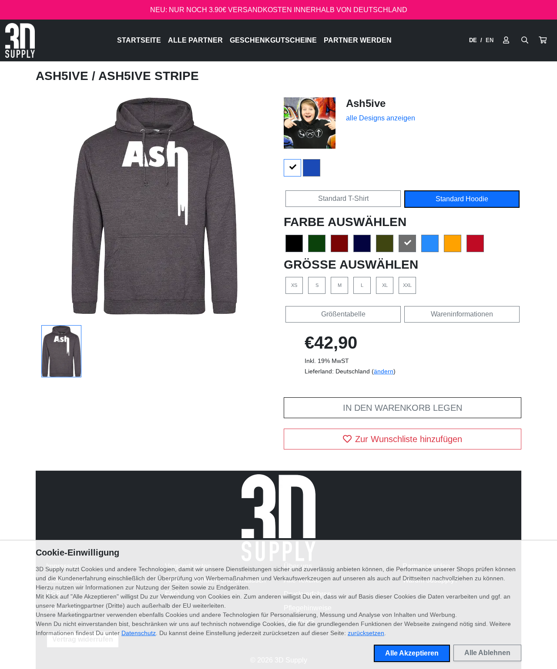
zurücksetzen (366, 632)
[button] (543, 40)
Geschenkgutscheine (273, 40)
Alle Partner (195, 40)
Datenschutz (138, 632)
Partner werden (358, 40)
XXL (407, 285)
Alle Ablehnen (487, 652)
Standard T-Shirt (343, 198)
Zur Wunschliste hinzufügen (408, 439)
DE (473, 40)
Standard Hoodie (462, 199)
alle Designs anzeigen (380, 118)
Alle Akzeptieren (412, 653)
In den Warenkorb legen (402, 408)
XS (294, 285)
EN (489, 40)
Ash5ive (64, 76)
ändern (383, 371)
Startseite (139, 40)
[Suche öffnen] (525, 40)
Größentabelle (343, 314)
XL (385, 285)
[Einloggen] (506, 40)
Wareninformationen (462, 314)
